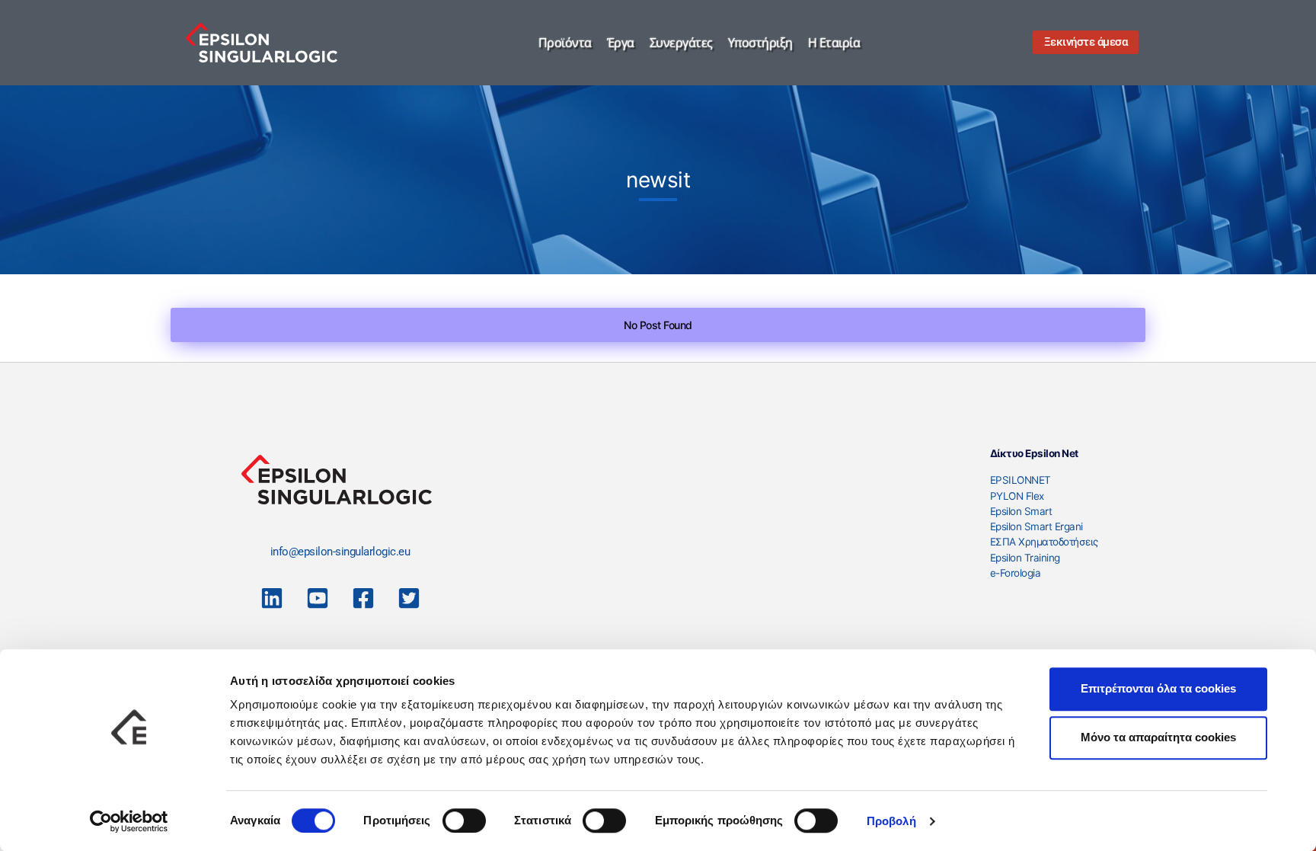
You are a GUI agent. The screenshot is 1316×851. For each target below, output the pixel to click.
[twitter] (409, 598)
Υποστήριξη (760, 42)
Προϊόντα (565, 42)
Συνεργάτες (681, 42)
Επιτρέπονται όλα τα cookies (1158, 688)
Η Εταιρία (834, 42)
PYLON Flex (1017, 496)
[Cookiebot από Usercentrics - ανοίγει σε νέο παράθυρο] (129, 821)
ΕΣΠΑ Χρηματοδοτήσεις (1044, 542)
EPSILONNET (1020, 480)
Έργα (620, 42)
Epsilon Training (1025, 558)
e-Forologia (1015, 573)
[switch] (464, 820)
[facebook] (363, 598)
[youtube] (317, 598)
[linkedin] (271, 598)
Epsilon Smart (1021, 511)
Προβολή (891, 820)
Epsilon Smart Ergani (1036, 526)
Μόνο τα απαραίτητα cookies (1158, 737)
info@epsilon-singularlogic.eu (340, 551)
